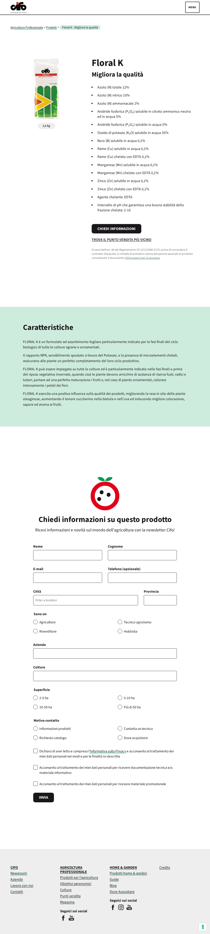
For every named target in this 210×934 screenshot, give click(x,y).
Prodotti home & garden (128, 873)
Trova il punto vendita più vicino (121, 239)
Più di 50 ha (132, 707)
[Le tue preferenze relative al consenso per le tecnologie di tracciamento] (203, 927)
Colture (39, 667)
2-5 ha (43, 698)
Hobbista (130, 631)
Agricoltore (47, 622)
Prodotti (51, 27)
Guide (114, 879)
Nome (38, 546)
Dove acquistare (136, 737)
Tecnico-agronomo (137, 622)
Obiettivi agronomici (75, 883)
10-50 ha (45, 707)
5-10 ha (129, 698)
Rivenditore (48, 631)
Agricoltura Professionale (26, 27)
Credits (164, 867)
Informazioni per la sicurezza (142, 258)
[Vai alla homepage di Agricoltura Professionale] (18, 12)
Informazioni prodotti (55, 728)
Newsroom (18, 873)
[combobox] (105, 676)
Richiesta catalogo (52, 737)
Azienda (39, 644)
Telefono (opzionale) (124, 569)
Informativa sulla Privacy (108, 751)
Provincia (151, 591)
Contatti (16, 891)
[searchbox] (36, 675)
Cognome (115, 546)
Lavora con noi (21, 885)
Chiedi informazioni (116, 228)
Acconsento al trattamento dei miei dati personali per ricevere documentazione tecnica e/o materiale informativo (105, 770)
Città (37, 591)
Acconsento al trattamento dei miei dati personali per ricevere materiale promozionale (102, 784)
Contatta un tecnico (138, 728)
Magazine (67, 902)
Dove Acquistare (122, 891)
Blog (113, 885)
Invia (43, 797)
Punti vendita (70, 896)
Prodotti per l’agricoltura (79, 877)
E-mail (38, 569)
